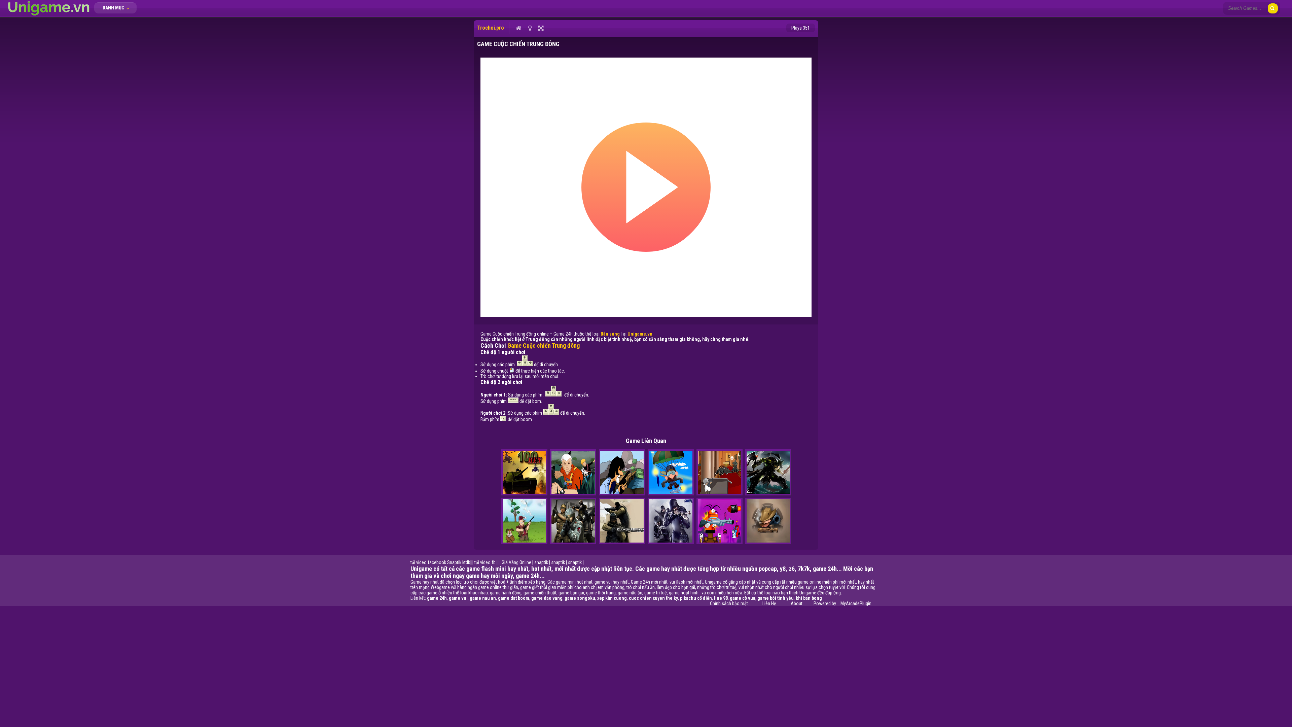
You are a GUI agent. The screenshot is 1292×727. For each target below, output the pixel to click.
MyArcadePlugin (855, 603)
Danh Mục (114, 7)
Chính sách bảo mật (729, 603)
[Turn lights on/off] (530, 28)
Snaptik (454, 562)
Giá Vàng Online (516, 562)
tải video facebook (428, 562)
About (796, 603)
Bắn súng (610, 334)
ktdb (466, 562)
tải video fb (485, 562)
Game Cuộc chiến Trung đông (543, 345)
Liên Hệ (769, 603)
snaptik (541, 562)
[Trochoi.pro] (49, 15)
